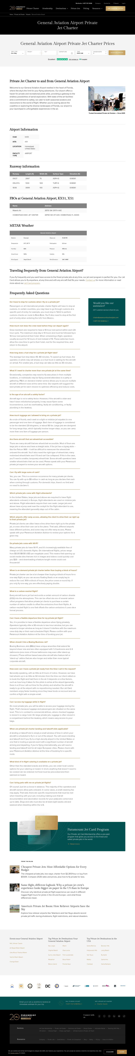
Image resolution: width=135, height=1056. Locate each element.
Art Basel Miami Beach (17, 948)
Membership (47, 8)
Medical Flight (52, 1031)
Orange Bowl (14, 962)
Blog (85, 1039)
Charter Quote (102, 1004)
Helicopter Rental (100, 1028)
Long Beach (105, 950)
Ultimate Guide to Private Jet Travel (83, 1031)
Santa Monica (91, 946)
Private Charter (32, 8)
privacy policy (15, 1053)
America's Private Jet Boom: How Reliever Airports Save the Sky (55, 908)
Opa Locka (66, 950)
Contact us (90, 280)
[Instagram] (109, 1016)
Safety (91, 1039)
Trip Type (14, 51)
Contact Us (107, 3)
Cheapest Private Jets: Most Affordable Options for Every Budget (54, 868)
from (29, 51)
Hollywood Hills (92, 950)
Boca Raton (66, 959)
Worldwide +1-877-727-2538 (84, 3)
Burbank (104, 955)
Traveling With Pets (113, 1028)
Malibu (89, 959)
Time (78, 51)
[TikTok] (124, 1016)
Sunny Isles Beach (54, 955)
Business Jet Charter (74, 1028)
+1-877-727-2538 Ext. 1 (100, 321)
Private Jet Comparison (74, 1039)
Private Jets (75, 8)
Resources (96, 8)
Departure (63, 51)
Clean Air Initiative (107, 1039)
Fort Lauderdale (68, 955)
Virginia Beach (53, 950)
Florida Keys (67, 964)
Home (11, 14)
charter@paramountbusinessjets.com (105, 318)
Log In (123, 3)
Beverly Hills (105, 946)
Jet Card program (32, 283)
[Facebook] (99, 1016)
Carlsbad (90, 964)
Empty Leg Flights (64, 1031)
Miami (65, 946)
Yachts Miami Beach (16, 957)
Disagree (110, 1052)
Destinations (61, 8)
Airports (28, 14)
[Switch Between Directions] (41, 52)
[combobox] (33, 53)
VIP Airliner (42, 1031)
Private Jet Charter (19, 14)
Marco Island (52, 964)
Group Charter (88, 1028)
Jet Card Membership (45, 1028)
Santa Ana (104, 959)
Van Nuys (90, 955)
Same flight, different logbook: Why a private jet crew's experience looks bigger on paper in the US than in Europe (55, 887)
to (45, 51)
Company (98, 3)
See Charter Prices (115, 8)
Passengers (97, 51)
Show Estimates (117, 52)
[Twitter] (104, 1016)
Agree (121, 1052)
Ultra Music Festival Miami (18, 953)
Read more (75, 844)
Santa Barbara (105, 964)
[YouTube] (119, 1016)
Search (117, 3)
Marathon (51, 959)
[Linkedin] (114, 1016)
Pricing (86, 8)
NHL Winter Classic (16, 943)
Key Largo (51, 946)
